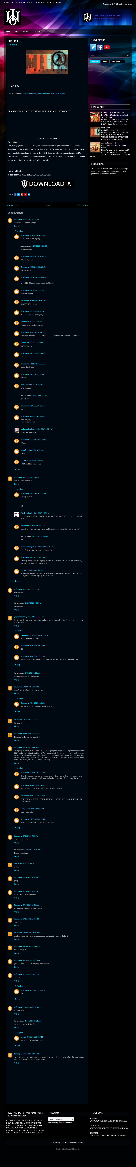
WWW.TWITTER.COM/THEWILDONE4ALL (108, 1135)
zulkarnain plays (28, 429)
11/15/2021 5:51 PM (36, 809)
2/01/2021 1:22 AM (32, 673)
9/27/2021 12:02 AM (31, 933)
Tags (105, 61)
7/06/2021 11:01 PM (26, 864)
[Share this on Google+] (22, 194)
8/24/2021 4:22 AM (37, 416)
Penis (23, 385)
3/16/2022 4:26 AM (37, 990)
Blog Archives (117, 61)
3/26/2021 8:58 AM (31, 687)
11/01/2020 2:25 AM (38, 267)
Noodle (24, 450)
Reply (16, 226)
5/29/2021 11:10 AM (31, 734)
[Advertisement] (113, 83)
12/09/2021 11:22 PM (31, 946)
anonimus (25, 322)
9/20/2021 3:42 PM (31, 919)
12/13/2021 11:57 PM (31, 960)
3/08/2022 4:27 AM (38, 557)
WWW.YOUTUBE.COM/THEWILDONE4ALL (108, 1121)
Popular (95, 61)
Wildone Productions (74, 1143)
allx (15, 864)
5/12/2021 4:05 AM (31, 720)
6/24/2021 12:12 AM (38, 773)
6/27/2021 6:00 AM (39, 395)
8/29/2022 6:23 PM (31, 1054)
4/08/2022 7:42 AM (31, 1007)
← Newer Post (12, 205)
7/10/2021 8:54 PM (31, 891)
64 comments (12, 44)
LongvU (24, 809)
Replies (20, 231)
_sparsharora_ (20, 617)
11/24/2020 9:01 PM (33, 603)
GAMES (16, 31)
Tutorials (26, 31)
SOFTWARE (37, 31)
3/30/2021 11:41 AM (38, 656)
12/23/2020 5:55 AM (36, 617)
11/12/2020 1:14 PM (31, 589)
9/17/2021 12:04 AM (31, 905)
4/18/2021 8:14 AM (37, 374)
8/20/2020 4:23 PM (38, 235)
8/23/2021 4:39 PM (41, 513)
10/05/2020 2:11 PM (38, 257)
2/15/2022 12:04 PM (31, 974)
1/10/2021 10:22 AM (38, 493)
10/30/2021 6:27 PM (44, 429)
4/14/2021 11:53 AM (37, 364)
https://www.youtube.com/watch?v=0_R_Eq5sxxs (44, 94)
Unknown (18, 219)
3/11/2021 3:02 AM (37, 646)
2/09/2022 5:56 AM (45, 547)
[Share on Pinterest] (25, 194)
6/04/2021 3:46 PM (31, 747)
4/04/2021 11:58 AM (35, 343)
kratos (23, 461)
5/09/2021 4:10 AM (37, 703)
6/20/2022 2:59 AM (35, 570)
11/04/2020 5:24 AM (38, 277)
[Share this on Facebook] (15, 194)
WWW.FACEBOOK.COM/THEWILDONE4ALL (109, 1128)
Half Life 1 (13, 40)
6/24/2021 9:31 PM (30, 836)
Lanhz (23, 343)
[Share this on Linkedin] (29, 194)
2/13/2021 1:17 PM (37, 311)
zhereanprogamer (28, 547)
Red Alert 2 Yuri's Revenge (112, 112)
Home (8, 31)
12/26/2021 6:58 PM (39, 536)
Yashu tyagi (26, 635)
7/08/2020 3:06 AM (31, 219)
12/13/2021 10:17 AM (38, 526)
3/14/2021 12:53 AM (38, 332)
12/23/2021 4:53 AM (38, 440)
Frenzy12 (18, 1054)
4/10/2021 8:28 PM (37, 353)
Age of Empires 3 (108, 143)
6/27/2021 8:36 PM (37, 406)
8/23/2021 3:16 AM (37, 785)
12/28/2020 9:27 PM (39, 635)
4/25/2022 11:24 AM (33, 1021)
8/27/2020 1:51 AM (39, 246)
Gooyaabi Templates (73, 1149)
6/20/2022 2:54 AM (35, 1037)
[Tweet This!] (18, 194)
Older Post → (82, 205)
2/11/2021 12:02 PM (38, 301)
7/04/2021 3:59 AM (33, 850)
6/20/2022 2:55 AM (35, 461)
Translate (68, 1123)
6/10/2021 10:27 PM (34, 385)
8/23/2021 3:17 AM (37, 796)
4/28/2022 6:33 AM (36, 450)
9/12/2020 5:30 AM (31, 477)
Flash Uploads (27, 513)
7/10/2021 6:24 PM (31, 877)
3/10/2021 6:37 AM (37, 322)
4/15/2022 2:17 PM (37, 819)
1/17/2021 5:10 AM (37, 290)
